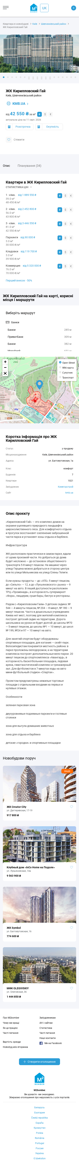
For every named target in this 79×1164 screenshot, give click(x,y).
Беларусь (39, 1107)
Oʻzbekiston (40, 1158)
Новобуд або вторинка (15, 1047)
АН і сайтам (46, 1023)
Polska (39, 1133)
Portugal (39, 1143)
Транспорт (68, 377)
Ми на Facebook (53, 1043)
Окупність (52, 126)
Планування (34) (29, 166)
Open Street (68, 362)
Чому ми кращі (11, 1023)
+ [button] (5, 361)
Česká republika (39, 1117)
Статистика (46, 1028)
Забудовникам (48, 1017)
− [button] (5, 367)
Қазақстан (39, 1128)
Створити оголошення (42, 1061)
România (39, 1138)
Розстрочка (23, 126)
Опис (6, 166)
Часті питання (10, 1033)
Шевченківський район (53, 24)
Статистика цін (17, 187)
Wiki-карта (68, 367)
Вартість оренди (12, 1042)
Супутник (67, 372)
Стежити (19, 139)
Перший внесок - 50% (19, 280)
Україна (39, 1153)
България (39, 1112)
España (40, 1123)
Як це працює (10, 1028)
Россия (40, 1148)
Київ (34, 24)
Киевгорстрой (65, 486)
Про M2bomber (11, 1017)
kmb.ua (18, 104)
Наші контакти (48, 1038)
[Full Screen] (5, 373)
